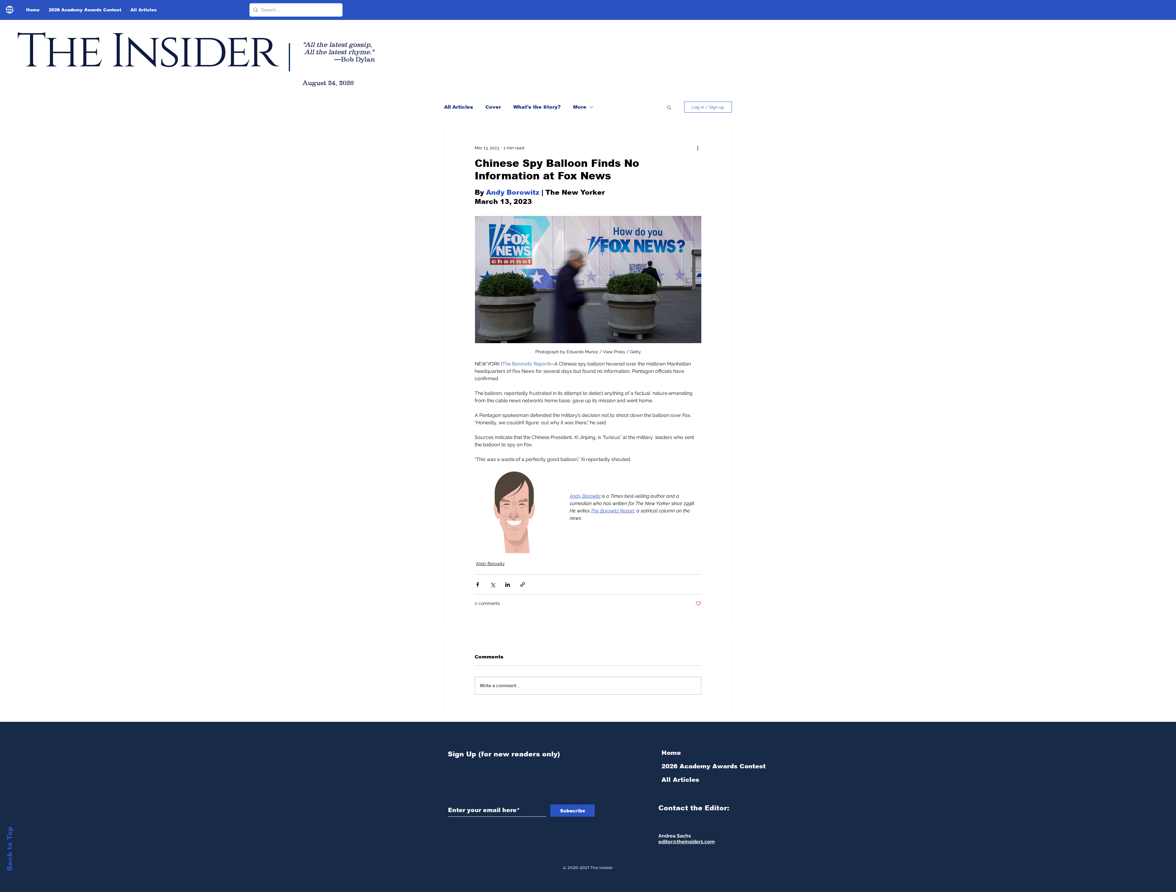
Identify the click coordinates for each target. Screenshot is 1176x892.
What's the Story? (537, 107)
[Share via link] (523, 584)
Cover (493, 107)
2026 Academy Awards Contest (694, 766)
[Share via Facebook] (478, 584)
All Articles (458, 107)
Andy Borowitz (490, 563)
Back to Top (9, 848)
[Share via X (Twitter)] (493, 584)
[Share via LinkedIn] (508, 584)
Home (671, 752)
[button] (669, 107)
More (579, 107)
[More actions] (697, 148)
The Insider (146, 52)
